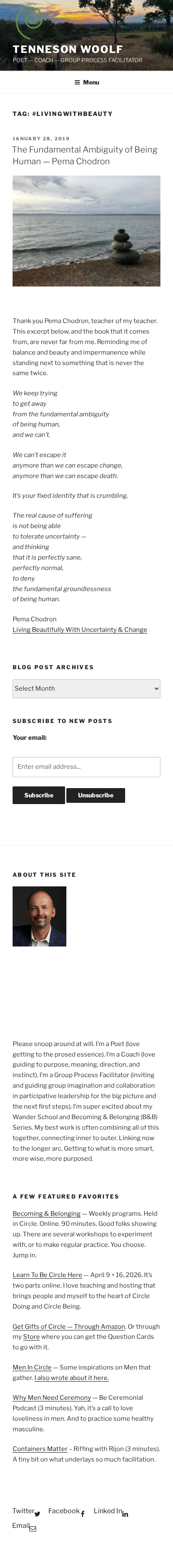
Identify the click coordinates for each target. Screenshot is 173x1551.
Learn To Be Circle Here (47, 1275)
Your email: (30, 737)
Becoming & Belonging (47, 1213)
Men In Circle (32, 1367)
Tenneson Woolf (68, 49)
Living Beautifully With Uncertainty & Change (80, 630)
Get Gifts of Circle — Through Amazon (69, 1326)
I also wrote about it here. (71, 1378)
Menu (91, 82)
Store (31, 1337)
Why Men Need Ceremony (52, 1397)
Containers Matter (40, 1449)
